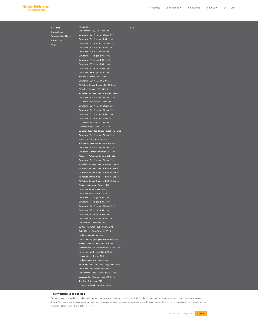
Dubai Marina (173, 7)
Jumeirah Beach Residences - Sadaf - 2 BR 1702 (100, 130)
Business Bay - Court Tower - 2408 (94, 185)
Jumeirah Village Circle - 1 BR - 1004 (94, 126)
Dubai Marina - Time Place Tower (93, 222)
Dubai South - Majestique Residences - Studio (99, 239)
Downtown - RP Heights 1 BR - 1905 (94, 214)
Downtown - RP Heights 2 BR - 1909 (94, 64)
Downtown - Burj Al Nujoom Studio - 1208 (97, 110)
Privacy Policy (57, 32)
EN (225, 7)
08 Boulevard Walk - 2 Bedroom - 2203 (95, 285)
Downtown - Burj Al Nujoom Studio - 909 (96, 35)
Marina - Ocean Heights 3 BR (91, 256)
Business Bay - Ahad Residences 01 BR (96, 243)
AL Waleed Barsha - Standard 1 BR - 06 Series (99, 172)
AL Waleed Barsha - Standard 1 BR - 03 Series (99, 176)
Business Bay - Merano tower (92, 235)
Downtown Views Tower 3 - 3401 (93, 189)
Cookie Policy (89, 305)
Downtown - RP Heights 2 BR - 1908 (94, 68)
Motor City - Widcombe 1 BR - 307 (93, 139)
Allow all (201, 313)
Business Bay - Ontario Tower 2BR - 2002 (97, 277)
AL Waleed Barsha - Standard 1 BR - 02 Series (99, 93)
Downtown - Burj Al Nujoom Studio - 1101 (97, 105)
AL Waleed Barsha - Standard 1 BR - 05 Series (99, 181)
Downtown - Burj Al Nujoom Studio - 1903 (97, 135)
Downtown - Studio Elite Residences (95, 268)
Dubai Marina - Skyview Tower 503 (94, 30)
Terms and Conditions (61, 36)
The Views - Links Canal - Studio (92, 76)
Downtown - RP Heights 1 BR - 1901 (94, 210)
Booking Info (57, 40)
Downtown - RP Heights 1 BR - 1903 (94, 72)
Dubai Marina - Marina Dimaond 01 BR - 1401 (98, 272)
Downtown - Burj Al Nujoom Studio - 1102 (97, 147)
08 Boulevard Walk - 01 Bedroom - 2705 (96, 226)
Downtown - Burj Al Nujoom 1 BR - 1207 (96, 218)
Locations (55, 27)
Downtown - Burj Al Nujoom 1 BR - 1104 (96, 114)
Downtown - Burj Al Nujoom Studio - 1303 (97, 43)
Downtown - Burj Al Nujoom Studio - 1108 (97, 160)
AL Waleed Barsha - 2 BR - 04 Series (94, 89)
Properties (154, 7)
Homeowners (193, 7)
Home (133, 27)
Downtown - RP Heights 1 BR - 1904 (94, 201)
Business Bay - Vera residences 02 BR (95, 260)
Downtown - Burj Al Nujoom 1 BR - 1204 (96, 39)
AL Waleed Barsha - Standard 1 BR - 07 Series (99, 164)
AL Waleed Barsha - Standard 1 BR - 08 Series (99, 168)
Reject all (188, 313)
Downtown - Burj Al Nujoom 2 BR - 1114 (96, 80)
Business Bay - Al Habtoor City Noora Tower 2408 (100, 247)
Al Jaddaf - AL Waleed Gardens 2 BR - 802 (97, 156)
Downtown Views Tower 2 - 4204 (93, 193)
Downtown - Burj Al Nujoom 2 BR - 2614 (96, 118)
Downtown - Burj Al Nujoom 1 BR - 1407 (96, 47)
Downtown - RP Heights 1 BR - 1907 (94, 197)
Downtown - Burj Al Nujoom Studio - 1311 (97, 51)
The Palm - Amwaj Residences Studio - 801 (97, 143)
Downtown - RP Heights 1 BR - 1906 (94, 60)
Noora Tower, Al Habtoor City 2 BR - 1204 (97, 251)
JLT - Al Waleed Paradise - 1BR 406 (94, 122)
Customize (174, 313)
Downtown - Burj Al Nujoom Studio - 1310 (97, 97)
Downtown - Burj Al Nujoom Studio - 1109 (97, 206)
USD (233, 7)
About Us (211, 7)
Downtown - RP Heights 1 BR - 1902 (94, 55)
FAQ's (53, 44)
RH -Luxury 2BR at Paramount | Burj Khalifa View (99, 264)
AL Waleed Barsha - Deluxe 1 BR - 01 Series (97, 85)
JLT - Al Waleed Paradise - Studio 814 (95, 101)
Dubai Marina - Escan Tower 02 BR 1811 (96, 231)
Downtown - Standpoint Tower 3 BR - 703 (97, 151)
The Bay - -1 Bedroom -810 (90, 281)
